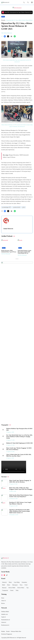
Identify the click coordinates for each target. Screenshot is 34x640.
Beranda (3, 20)
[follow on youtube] (4, 575)
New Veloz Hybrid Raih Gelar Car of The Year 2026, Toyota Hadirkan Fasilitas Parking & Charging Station (19, 436)
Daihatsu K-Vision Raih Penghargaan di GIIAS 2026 (19, 443)
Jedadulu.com (4, 614)
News (21, 585)
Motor (3, 16)
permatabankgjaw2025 (6, 207)
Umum (11, 590)
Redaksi (3, 631)
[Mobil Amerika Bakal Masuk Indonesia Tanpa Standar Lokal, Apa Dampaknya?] (4, 500)
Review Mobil (12, 587)
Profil (26, 585)
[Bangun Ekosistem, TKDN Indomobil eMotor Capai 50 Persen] (4, 240)
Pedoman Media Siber (16, 631)
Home (2, 598)
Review (3, 603)
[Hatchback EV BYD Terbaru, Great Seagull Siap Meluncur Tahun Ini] (3, 502)
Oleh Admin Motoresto (6, 33)
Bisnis (10, 582)
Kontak (8, 631)
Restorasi (4, 587)
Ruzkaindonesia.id (5, 619)
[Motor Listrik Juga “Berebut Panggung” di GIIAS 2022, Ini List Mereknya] (4, 485)
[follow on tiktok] (6, 575)
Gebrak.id (3, 622)
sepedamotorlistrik (16, 207)
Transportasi (5, 590)
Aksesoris (4, 582)
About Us (3, 600)
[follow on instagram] (1, 575)
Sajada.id (3, 617)
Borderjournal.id (5, 625)
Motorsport (15, 585)
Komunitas (24, 582)
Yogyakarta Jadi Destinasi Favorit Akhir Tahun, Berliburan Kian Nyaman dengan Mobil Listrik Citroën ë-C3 (19, 511)
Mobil (3, 585)
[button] (24, 2)
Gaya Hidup (17, 582)
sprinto (23, 207)
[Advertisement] (17, 405)
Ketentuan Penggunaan (6, 634)
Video (17, 590)
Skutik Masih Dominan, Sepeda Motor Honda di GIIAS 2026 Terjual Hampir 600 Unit (24, 252)
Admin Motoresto (8, 228)
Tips (27, 587)
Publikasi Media (5, 611)
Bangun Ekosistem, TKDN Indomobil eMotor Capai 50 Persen (8, 251)
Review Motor (20, 587)
